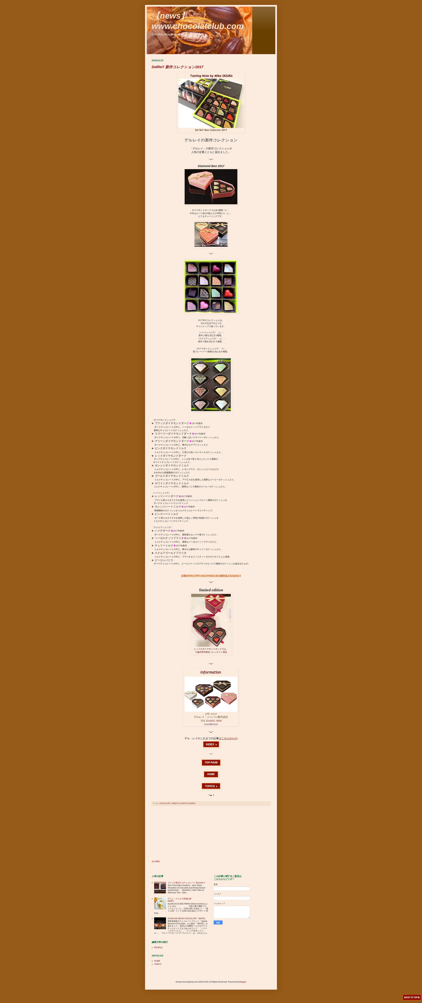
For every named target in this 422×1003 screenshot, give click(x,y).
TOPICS (157, 964)
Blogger (242, 982)
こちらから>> (229, 738)
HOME (157, 961)
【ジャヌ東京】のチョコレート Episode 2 (186, 883)
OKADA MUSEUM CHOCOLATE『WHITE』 (187, 918)
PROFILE (158, 947)
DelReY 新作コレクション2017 (177, 67)
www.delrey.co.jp (211, 724)
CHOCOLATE (165, 803)
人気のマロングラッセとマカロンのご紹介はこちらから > (211, 575)
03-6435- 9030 (214, 720)
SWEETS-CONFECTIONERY (184, 803)
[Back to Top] (412, 997)
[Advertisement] (211, 833)
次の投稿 (156, 861)
